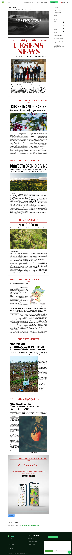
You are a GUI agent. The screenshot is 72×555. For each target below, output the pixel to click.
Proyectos (55, 15)
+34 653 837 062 (11, 544)
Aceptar (49, 550)
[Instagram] (12, 548)
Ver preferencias (66, 550)
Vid (54, 17)
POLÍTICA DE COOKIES (51, 553)
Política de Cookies (31, 540)
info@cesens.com (11, 542)
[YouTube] (8, 548)
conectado (16, 524)
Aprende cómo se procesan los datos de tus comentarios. (30, 525)
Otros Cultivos (56, 14)
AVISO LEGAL (65, 553)
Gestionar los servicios (48, 547)
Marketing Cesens (11, 9)
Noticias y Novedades (22, 9)
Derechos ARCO (30, 543)
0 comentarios (29, 9)
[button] (69, 541)
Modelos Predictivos (57, 10)
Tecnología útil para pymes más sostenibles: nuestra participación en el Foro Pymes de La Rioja (59, 45)
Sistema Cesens (27, 2)
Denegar (57, 550)
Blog (42, 2)
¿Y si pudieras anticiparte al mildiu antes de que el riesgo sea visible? (59, 41)
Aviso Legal (30, 537)
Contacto (46, 2)
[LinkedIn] (10, 548)
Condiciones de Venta (31, 544)
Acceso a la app (54, 2)
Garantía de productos (31, 546)
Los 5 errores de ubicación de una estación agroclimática (58, 37)
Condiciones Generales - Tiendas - (33, 541)
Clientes (38, 2)
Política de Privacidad (31, 538)
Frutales (55, 9)
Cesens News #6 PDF (11, 515)
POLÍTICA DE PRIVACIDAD (59, 553)
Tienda (33, 2)
